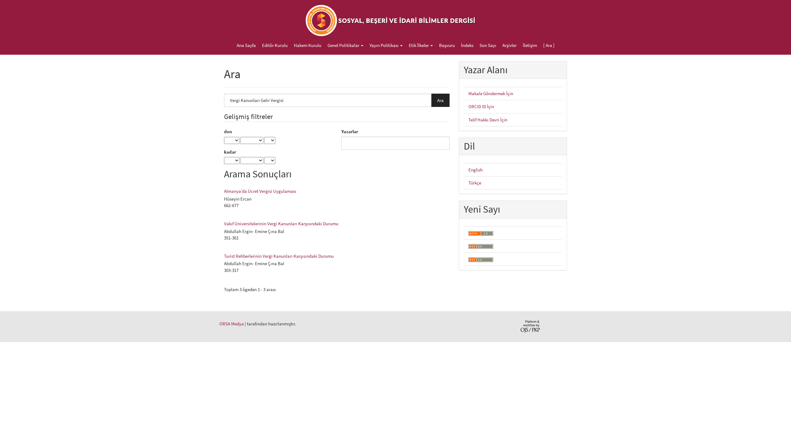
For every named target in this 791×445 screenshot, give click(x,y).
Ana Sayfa (246, 45)
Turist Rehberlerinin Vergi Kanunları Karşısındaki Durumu (279, 256)
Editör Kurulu (275, 45)
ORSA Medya (231, 324)
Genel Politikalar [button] (344, 45)
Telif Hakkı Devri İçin (487, 120)
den (228, 131)
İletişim (530, 45)
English (475, 170)
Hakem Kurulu (307, 45)
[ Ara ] (549, 45)
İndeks (467, 45)
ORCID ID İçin (481, 106)
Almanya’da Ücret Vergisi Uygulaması (260, 191)
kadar (230, 152)
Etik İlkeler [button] (419, 45)
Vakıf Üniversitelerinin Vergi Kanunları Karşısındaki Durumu (281, 224)
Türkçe (474, 183)
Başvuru (447, 45)
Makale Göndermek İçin (490, 93)
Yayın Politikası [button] (385, 45)
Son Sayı (488, 45)
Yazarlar (349, 131)
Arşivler (509, 45)
